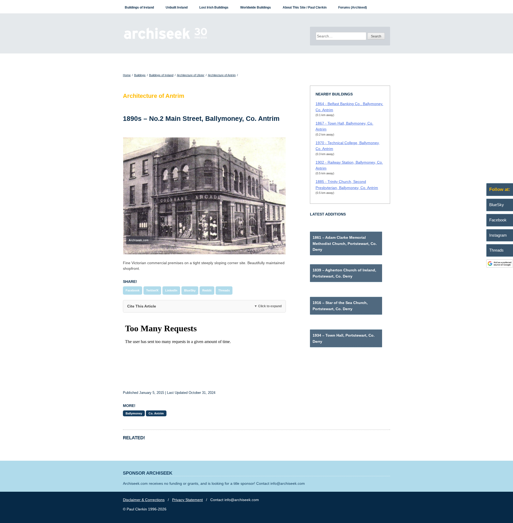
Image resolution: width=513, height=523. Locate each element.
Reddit (207, 290)
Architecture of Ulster (190, 75)
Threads (224, 290)
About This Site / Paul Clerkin (305, 7)
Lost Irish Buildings (213, 7)
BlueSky (190, 290)
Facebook (132, 290)
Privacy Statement (187, 500)
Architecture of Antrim (222, 75)
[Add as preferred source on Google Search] (499, 266)
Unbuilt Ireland (177, 7)
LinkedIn (171, 290)
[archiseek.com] (165, 39)
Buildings (140, 75)
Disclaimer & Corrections (144, 500)
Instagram (498, 235)
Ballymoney (134, 413)
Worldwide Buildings (255, 7)
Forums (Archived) (352, 7)
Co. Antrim (156, 413)
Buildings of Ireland (139, 7)
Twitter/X (152, 290)
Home (127, 75)
